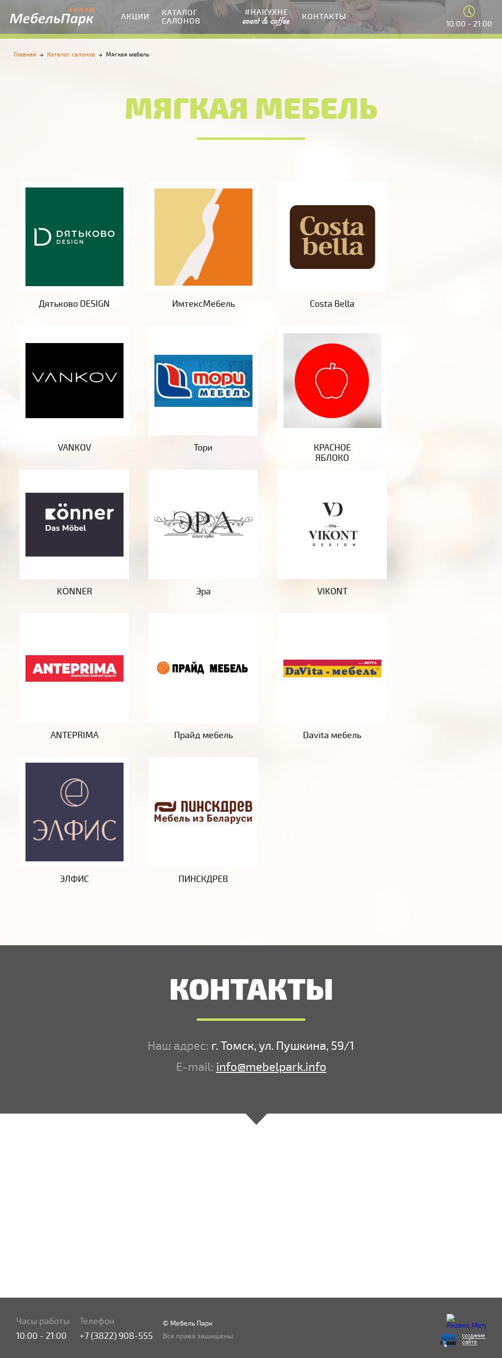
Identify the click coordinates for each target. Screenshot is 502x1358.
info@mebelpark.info (271, 1067)
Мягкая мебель (127, 55)
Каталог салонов (181, 17)
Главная (25, 55)
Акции (135, 17)
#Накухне (266, 16)
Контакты (324, 17)
